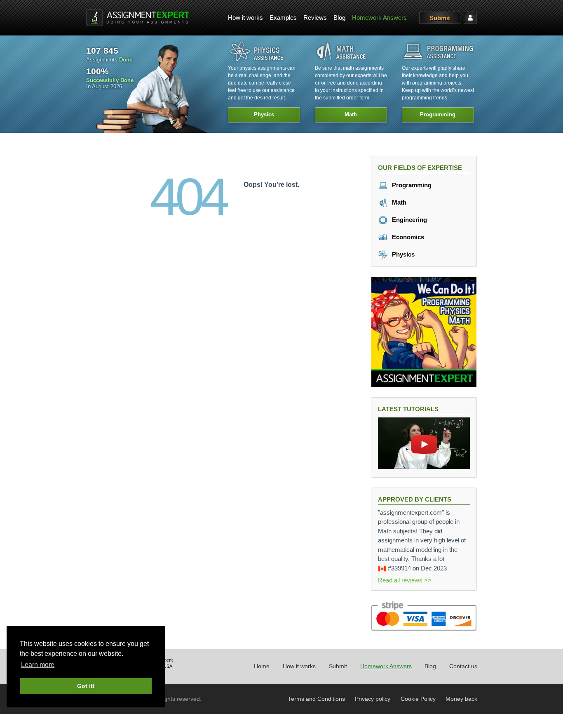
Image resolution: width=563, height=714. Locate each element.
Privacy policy (372, 699)
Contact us (463, 666)
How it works (245, 17)
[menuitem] (245, 18)
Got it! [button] (86, 686)
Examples (283, 17)
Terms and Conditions (316, 699)
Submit (439, 17)
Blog (339, 17)
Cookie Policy (418, 699)
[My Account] (470, 18)
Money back (461, 699)
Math (398, 202)
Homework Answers (379, 17)
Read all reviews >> (405, 580)
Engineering (408, 219)
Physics (402, 254)
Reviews (315, 17)
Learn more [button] (37, 664)
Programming (411, 185)
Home (262, 666)
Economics (407, 236)
